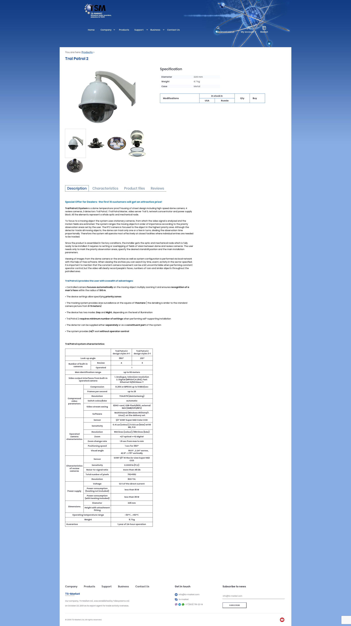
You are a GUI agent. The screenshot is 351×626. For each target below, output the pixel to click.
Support (107, 586)
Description (77, 188)
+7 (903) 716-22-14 (194, 604)
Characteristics (105, 188)
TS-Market (72, 594)
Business (123, 586)
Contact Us (142, 586)
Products (87, 52)
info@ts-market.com (189, 594)
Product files (134, 188)
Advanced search (225, 31)
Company (71, 586)
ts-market (184, 599)
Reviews (157, 188)
